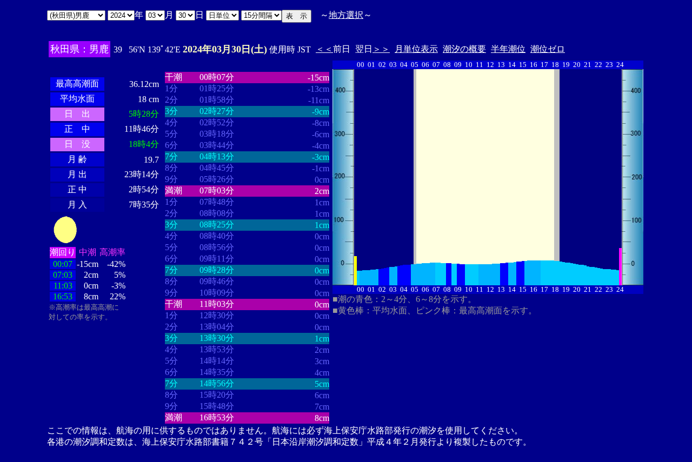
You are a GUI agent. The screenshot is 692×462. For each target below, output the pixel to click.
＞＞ (381, 48)
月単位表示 (416, 48)
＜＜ (324, 48)
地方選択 (346, 14)
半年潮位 (508, 48)
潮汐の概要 (464, 48)
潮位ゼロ (547, 48)
